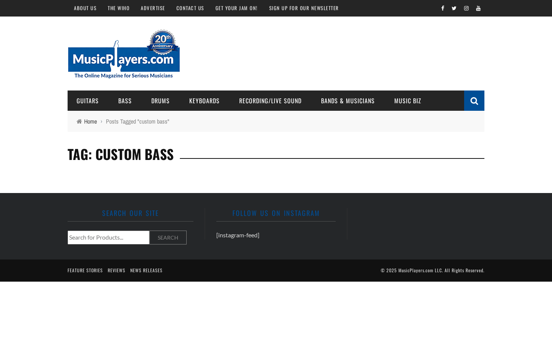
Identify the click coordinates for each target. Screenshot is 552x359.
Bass (125, 100)
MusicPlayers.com (415, 270)
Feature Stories (85, 270)
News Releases (146, 270)
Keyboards (204, 100)
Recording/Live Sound (270, 100)
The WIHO (119, 8)
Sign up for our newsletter (304, 8)
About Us (85, 8)
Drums (160, 100)
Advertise (153, 8)
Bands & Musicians (348, 100)
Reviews (116, 270)
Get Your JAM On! (237, 8)
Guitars (88, 100)
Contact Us (190, 8)
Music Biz (407, 100)
